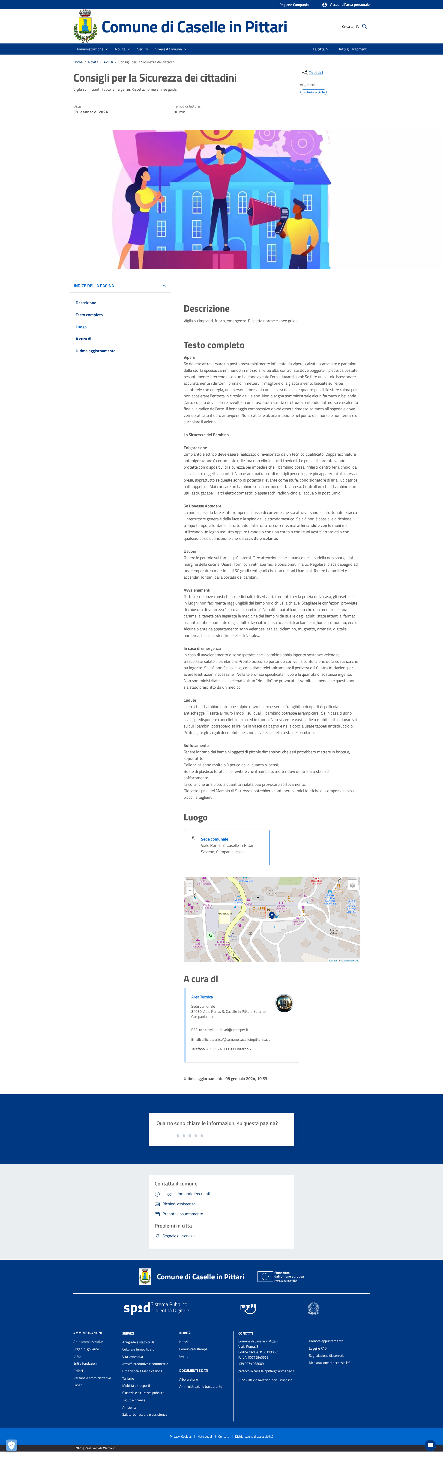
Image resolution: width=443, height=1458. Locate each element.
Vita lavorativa (132, 1356)
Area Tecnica (202, 997)
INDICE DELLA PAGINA (94, 285)
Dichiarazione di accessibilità (329, 1362)
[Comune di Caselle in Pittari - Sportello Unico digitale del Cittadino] (85, 26)
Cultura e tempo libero (138, 1349)
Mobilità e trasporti (136, 1385)
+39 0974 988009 (251, 1363)
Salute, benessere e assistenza (144, 1414)
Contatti (245, 1333)
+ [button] (190, 883)
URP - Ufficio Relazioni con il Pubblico (265, 1380)
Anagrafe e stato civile (138, 1342)
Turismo (128, 1378)
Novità (93, 62)
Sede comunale (214, 839)
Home (78, 62)
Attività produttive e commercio (145, 1363)
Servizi (128, 1333)
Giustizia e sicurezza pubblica (143, 1392)
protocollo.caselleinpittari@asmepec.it (266, 1371)
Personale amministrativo (92, 1378)
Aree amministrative (88, 1341)
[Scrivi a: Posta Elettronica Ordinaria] (271, 1375)
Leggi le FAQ (318, 1348)
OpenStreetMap (350, 960)
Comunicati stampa (193, 1349)
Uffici (77, 1356)
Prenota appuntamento (326, 1341)
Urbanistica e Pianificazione (142, 1371)
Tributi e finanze (133, 1400)
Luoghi (78, 1385)
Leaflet (333, 960)
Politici (78, 1370)
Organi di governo (86, 1349)
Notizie (184, 1341)
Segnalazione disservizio (326, 1355)
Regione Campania (294, 4)
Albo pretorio (188, 1379)
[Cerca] (364, 26)
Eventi (183, 1356)
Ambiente (129, 1407)
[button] (346, 5)
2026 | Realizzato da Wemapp (95, 1448)
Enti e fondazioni (85, 1363)
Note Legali (205, 1436)
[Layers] (352, 885)
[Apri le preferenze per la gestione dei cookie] (11, 1445)
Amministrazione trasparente (200, 1386)
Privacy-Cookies (181, 1436)
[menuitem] (316, 49)
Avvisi (108, 62)
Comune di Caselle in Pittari (194, 26)
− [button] (190, 890)
